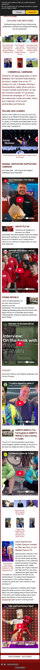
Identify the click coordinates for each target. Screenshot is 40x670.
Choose (19, 12)
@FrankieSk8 (6, 600)
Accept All (32, 12)
